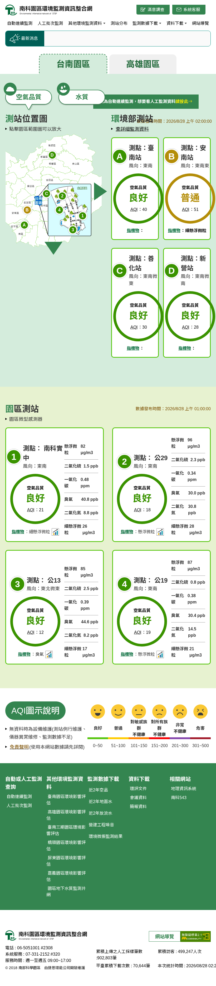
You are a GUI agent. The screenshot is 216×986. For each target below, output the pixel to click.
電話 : (10, 948)
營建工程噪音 (101, 825)
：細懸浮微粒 (187, 230)
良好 (98, 728)
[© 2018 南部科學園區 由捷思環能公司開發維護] (49, 9)
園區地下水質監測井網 (66, 891)
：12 (35, 632)
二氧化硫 (72, 466)
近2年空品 (98, 790)
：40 (138, 209)
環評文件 (138, 788)
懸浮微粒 (70, 449)
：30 (138, 327)
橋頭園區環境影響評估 (66, 845)
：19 (142, 632)
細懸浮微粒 (72, 529)
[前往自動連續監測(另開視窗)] (55, 532)
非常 (180, 728)
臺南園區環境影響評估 (66, 799)
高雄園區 (143, 64)
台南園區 (73, 64)
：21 (35, 510)
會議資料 (138, 797)
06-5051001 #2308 (35, 948)
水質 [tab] (82, 97)
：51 (190, 209)
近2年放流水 (100, 813)
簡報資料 (138, 806)
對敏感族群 (138, 728)
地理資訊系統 (183, 788)
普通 (118, 728)
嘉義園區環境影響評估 (66, 876)
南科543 (178, 797)
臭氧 (68, 499)
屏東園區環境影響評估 (66, 861)
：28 (190, 327)
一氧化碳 (70, 482)
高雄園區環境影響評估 (66, 815)
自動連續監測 (19, 796)
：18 (142, 510)
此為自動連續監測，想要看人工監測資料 (144, 101)
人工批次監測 (19, 805)
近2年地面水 (100, 801)
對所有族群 (159, 728)
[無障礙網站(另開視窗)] (195, 936)
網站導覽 (164, 936)
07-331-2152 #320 (43, 954)
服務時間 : (14, 960)
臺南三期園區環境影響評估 (66, 830)
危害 (200, 728)
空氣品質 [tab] (28, 97)
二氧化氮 (72, 513)
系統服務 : (14, 954)
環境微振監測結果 (105, 836)
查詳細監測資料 (132, 129)
